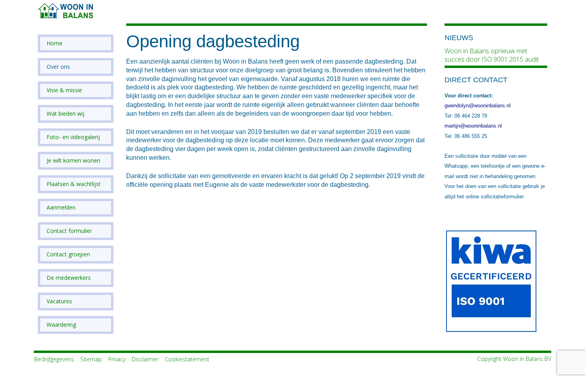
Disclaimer (145, 359)
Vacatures (59, 301)
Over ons (58, 66)
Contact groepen (68, 254)
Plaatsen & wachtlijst (74, 184)
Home (54, 43)
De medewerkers (69, 277)
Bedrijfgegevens (54, 359)
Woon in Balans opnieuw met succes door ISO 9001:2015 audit (492, 55)
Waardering (61, 324)
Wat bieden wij (65, 113)
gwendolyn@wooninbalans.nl (478, 106)
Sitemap (91, 359)
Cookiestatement (187, 359)
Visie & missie (64, 90)
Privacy (116, 359)
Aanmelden (61, 207)
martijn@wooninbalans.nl (473, 126)
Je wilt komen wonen (73, 160)
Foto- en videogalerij (73, 137)
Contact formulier (69, 231)
